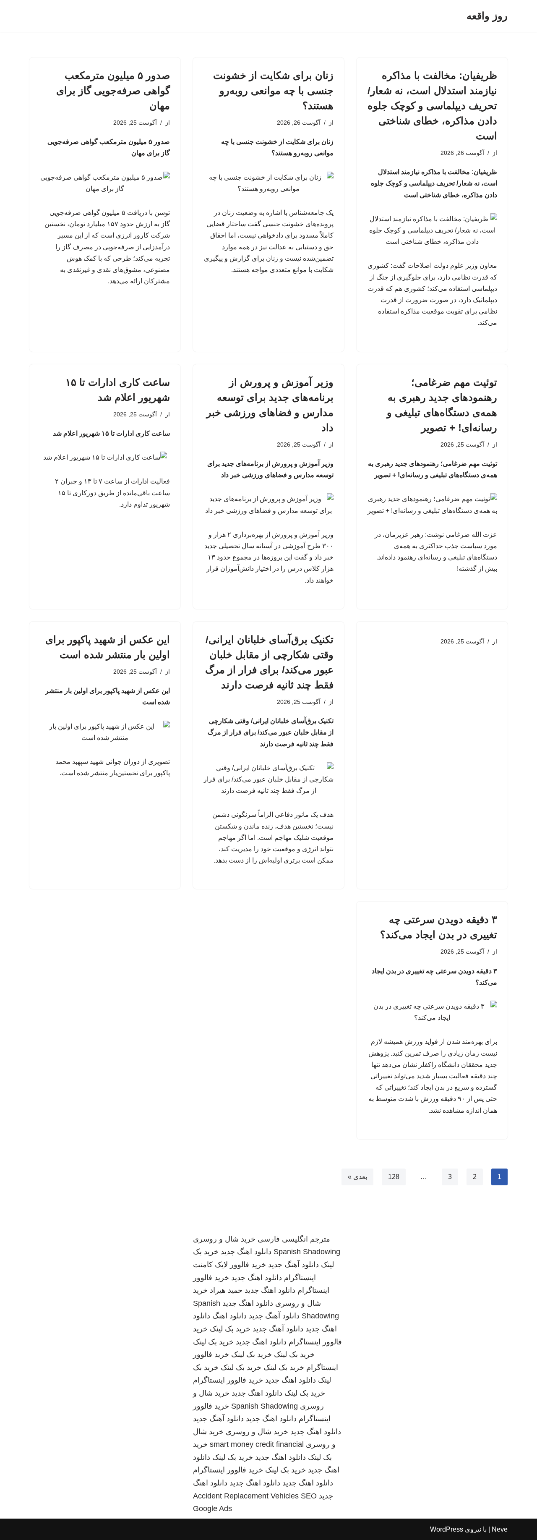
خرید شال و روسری (224, 1239)
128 (393, 1176)
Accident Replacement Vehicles (246, 1496)
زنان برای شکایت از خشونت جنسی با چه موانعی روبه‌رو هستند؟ (273, 90)
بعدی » (357, 1176)
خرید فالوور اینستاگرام (228, 1380)
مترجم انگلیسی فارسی (294, 1239)
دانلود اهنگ (229, 1316)
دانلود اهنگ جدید (246, 1251)
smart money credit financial (257, 1444)
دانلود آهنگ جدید (293, 1264)
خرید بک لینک (230, 1329)
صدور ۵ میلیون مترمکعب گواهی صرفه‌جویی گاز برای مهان (113, 90)
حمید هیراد (226, 1290)
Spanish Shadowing (307, 1251)
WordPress (446, 1529)
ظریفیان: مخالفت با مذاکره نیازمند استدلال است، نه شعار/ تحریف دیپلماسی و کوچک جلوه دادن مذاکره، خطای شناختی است (432, 105)
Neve (500, 1529)
